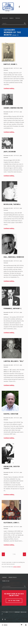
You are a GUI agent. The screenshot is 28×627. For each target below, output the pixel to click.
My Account (5, 18)
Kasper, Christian (11, 414)
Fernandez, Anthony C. (13, 308)
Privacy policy (13, 577)
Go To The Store (14, 600)
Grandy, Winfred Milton (13, 108)
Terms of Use (5, 581)
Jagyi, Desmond (10, 152)
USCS (6, 612)
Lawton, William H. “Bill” (14, 361)
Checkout (17, 18)
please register (17, 566)
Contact (4, 577)
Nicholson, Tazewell (12, 204)
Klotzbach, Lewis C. (12, 522)
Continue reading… (9, 88)
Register (11, 18)
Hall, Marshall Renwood (14, 257)
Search (24, 586)
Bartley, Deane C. (10, 64)
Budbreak (17, 612)
